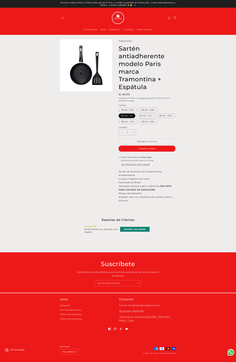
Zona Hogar (153, 353)
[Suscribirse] (138, 283)
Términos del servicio (70, 310)
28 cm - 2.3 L (128, 121)
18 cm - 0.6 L (128, 110)
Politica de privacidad (71, 319)
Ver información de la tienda (135, 164)
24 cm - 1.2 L (146, 116)
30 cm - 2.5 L (148, 121)
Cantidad (123, 127)
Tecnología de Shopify (167, 353)
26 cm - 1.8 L (165, 116)
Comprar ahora (147, 148)
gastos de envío (147, 98)
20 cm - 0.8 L (148, 110)
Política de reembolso (71, 314)
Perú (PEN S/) (69, 352)
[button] (63, 18)
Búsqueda (65, 305)
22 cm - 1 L (127, 116)
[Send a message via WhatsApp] (231, 352)
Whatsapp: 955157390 (131, 311)
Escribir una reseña (135, 229)
